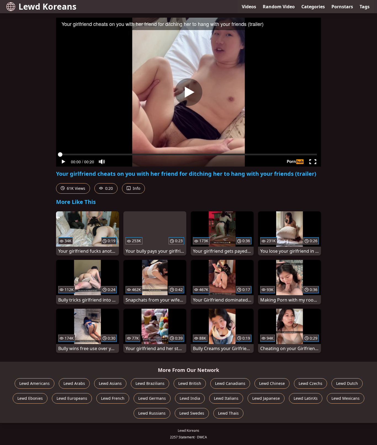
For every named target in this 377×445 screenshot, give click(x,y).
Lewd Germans (152, 398)
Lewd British (189, 383)
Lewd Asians (110, 383)
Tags (365, 7)
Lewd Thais (228, 413)
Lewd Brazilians (150, 383)
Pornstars (342, 7)
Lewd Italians (226, 398)
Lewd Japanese (266, 398)
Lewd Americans (34, 383)
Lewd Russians (152, 413)
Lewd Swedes (191, 413)
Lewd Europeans (72, 398)
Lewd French (112, 398)
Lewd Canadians (230, 383)
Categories (313, 7)
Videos (249, 7)
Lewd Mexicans (345, 398)
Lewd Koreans (47, 6)
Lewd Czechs (310, 383)
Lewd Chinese (272, 383)
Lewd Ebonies (30, 398)
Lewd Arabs (74, 383)
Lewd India (190, 398)
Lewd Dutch (347, 383)
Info (136, 188)
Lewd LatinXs (306, 398)
